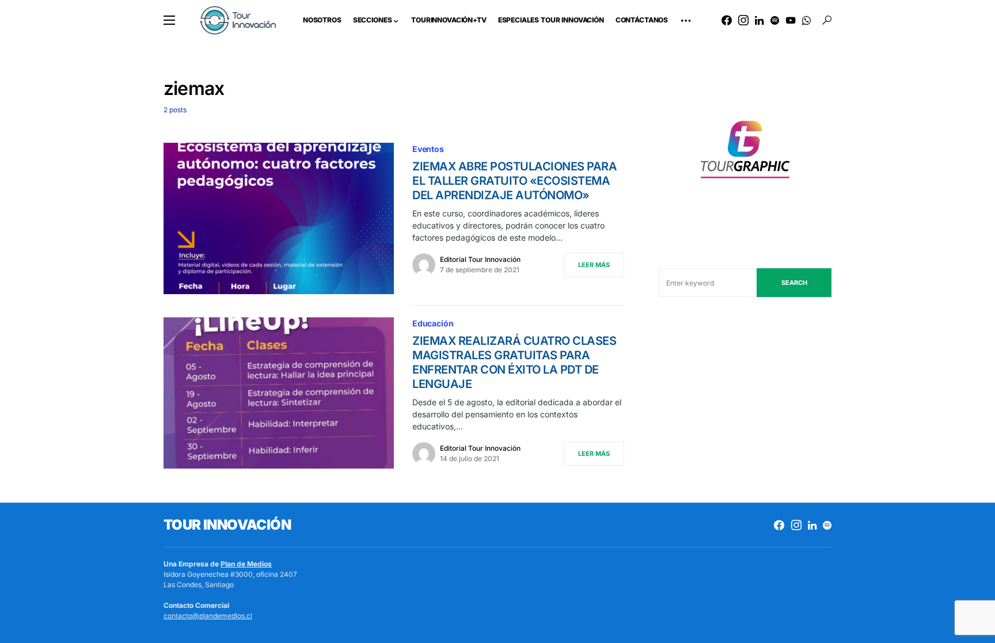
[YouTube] (790, 20)
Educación (432, 323)
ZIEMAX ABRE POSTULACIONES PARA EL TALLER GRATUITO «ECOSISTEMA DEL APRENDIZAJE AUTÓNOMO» (514, 180)
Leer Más (594, 265)
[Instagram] (743, 20)
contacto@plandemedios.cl (208, 615)
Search (794, 283)
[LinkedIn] (759, 20)
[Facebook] (726, 20)
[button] (169, 20)
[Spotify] (774, 20)
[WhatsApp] (806, 20)
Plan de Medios (246, 564)
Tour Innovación (227, 524)
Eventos (428, 149)
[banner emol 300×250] (745, 153)
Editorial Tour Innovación (480, 259)
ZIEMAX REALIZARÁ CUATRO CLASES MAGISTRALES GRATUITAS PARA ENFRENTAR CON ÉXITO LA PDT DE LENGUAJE (514, 362)
